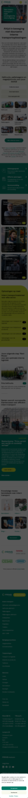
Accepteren (14, 788)
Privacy (16, 796)
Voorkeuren (14, 792)
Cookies (11, 796)
